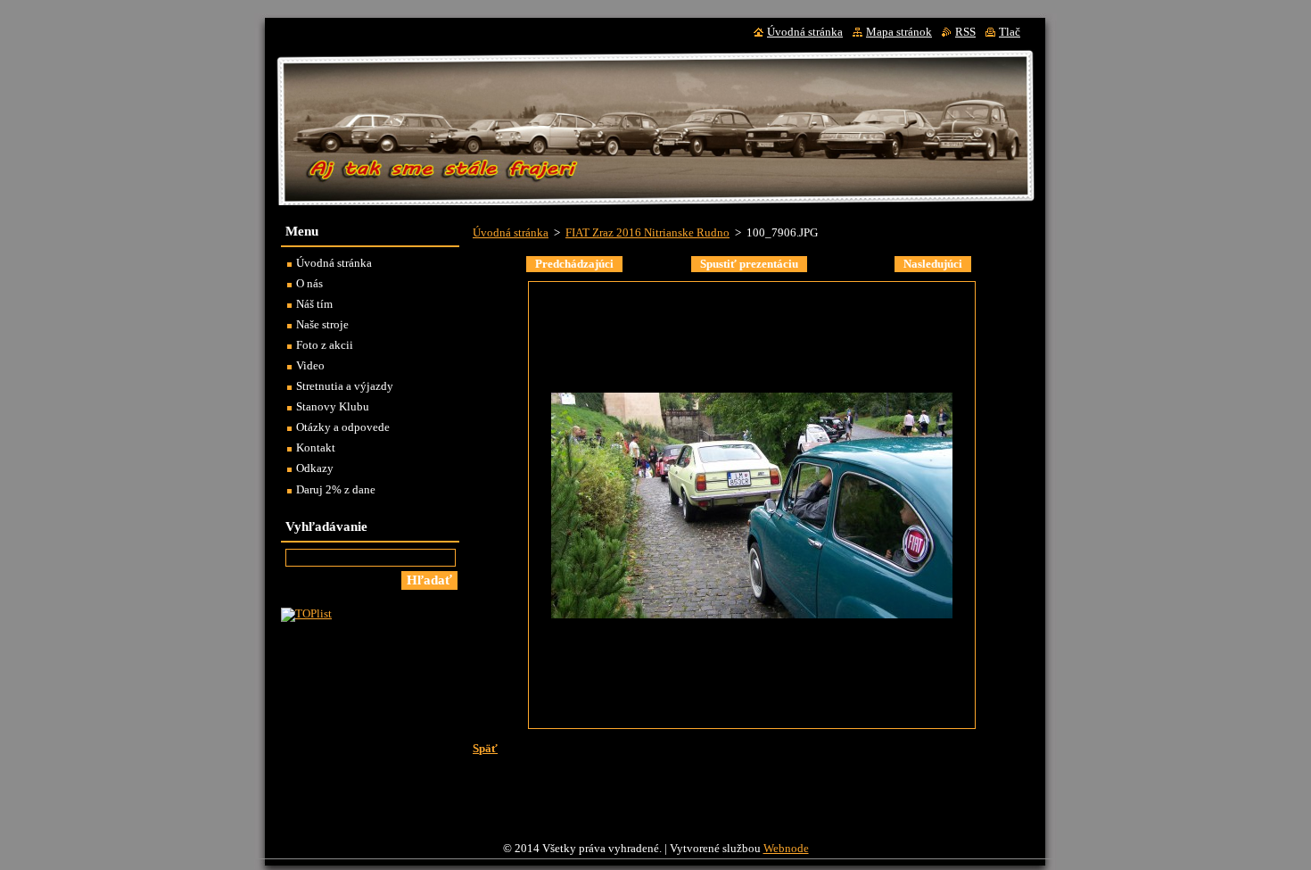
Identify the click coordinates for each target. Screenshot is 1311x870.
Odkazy (315, 468)
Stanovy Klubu (332, 407)
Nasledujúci (932, 264)
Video (310, 366)
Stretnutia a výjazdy (344, 386)
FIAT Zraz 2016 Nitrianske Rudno (647, 233)
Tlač (1009, 32)
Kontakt (315, 448)
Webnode (786, 848)
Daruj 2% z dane (335, 490)
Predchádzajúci (574, 264)
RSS (965, 32)
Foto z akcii (324, 345)
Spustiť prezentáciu (749, 264)
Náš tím (314, 304)
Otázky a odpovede (343, 427)
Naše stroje (322, 325)
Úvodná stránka (510, 233)
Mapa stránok (899, 32)
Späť (485, 748)
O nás (309, 284)
